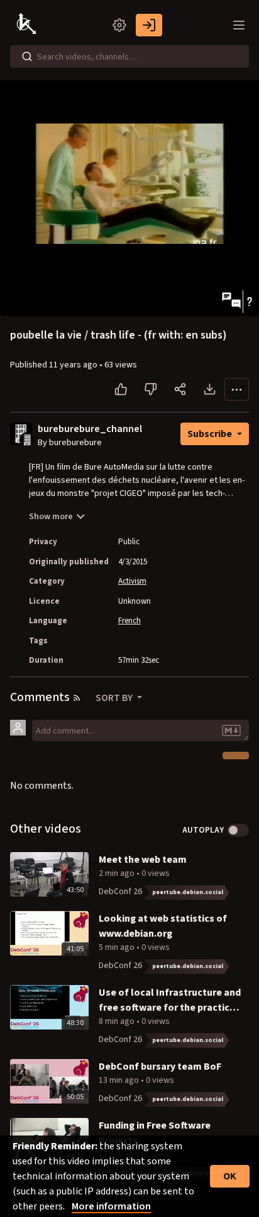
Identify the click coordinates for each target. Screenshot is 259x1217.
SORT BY (115, 698)
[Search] (27, 56)
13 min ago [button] (120, 1080)
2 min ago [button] (117, 873)
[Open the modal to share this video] (180, 389)
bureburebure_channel (90, 429)
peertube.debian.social (187, 892)
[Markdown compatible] (231, 730)
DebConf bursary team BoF (160, 1066)
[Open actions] (236, 389)
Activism (132, 581)
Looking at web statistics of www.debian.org (163, 926)
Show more (51, 516)
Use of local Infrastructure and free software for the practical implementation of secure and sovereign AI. (170, 1000)
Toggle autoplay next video (238, 830)
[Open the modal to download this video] (209, 389)
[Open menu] (239, 25)
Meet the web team (143, 860)
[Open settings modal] (119, 25)
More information (111, 1206)
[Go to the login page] (149, 25)
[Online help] (249, 301)
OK (229, 1176)
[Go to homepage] (27, 25)
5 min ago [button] (117, 947)
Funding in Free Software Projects (155, 1133)
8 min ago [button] (117, 1021)
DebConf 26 (120, 891)
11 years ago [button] (74, 365)
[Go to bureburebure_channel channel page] (27, 439)
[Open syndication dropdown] (76, 698)
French (129, 620)
